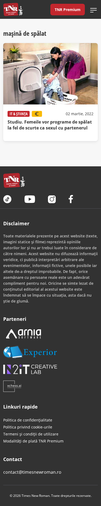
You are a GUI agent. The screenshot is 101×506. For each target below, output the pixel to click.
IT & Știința (18, 113)
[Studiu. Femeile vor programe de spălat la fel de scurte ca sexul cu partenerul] (50, 92)
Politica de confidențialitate (27, 420)
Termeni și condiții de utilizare (30, 434)
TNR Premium (68, 9)
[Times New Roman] (13, 9)
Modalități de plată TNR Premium (33, 441)
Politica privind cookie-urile (27, 427)
